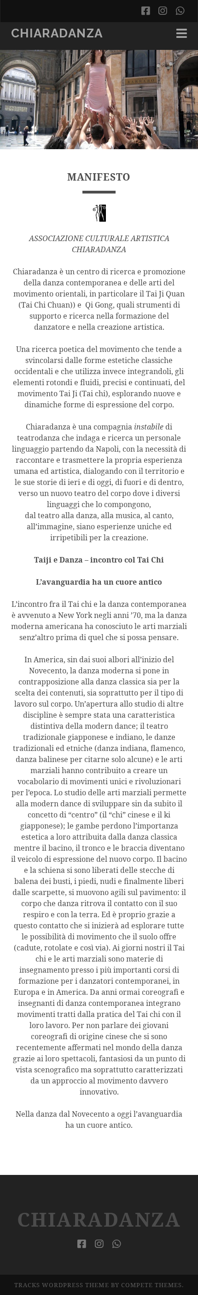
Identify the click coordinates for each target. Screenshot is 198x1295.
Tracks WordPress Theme (61, 1285)
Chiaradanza (57, 33)
